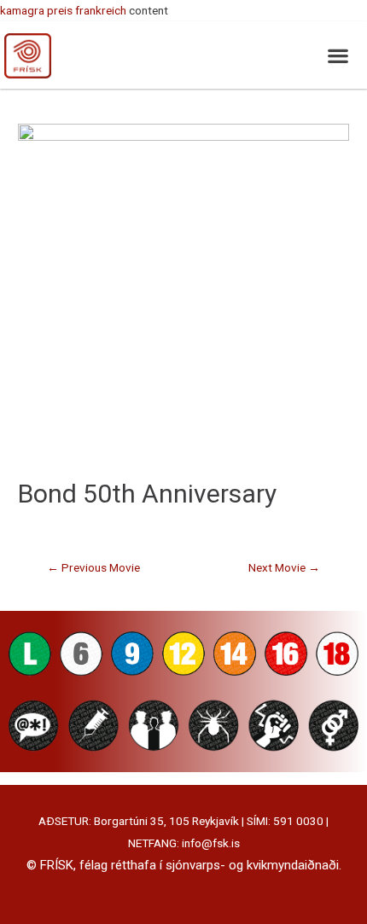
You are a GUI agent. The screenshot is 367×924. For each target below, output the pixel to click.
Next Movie (284, 567)
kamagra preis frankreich (63, 10)
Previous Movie (93, 567)
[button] (337, 55)
